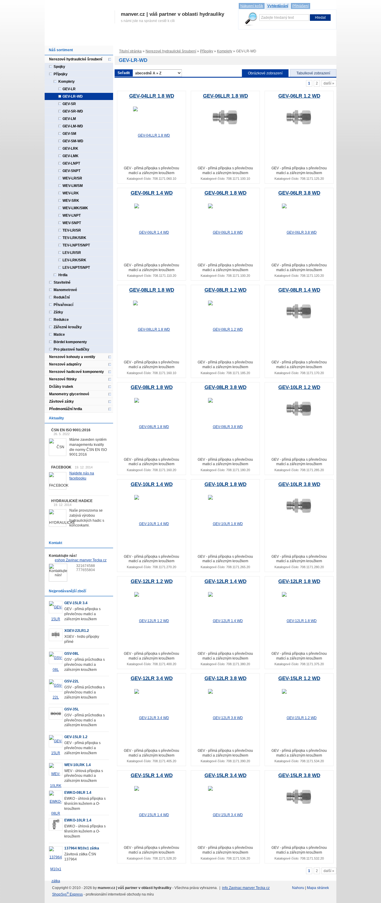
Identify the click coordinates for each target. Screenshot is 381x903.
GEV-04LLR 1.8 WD (151, 96)
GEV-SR (69, 104)
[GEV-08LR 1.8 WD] (151, 426)
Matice (59, 334)
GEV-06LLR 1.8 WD (225, 96)
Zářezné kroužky (68, 327)
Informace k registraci (101, 39)
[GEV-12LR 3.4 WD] (151, 718)
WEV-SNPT (72, 223)
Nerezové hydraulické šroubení (171, 51)
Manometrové (65, 290)
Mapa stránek (318, 888)
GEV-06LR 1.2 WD (299, 96)
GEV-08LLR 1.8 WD (151, 290)
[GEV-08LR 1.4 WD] (299, 312)
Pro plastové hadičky (71, 349)
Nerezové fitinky (63, 379)
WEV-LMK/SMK (75, 208)
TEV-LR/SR (72, 230)
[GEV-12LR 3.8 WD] (225, 718)
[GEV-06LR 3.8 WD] (299, 232)
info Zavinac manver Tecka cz (246, 888)
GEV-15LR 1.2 (76, 737)
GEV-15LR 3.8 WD (299, 775)
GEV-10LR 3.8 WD (299, 484)
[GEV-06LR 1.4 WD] (151, 232)
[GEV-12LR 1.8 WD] (299, 621)
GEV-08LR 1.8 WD (152, 387)
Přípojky (206, 51)
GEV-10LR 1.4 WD (152, 484)
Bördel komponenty (70, 342)
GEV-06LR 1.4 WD (152, 193)
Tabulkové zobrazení (313, 73)
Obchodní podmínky (194, 39)
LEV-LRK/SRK (74, 260)
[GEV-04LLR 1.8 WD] (151, 135)
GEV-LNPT (71, 163)
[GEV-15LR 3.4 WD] (225, 815)
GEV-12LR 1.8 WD (299, 581)
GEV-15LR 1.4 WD (152, 775)
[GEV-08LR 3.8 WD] (225, 426)
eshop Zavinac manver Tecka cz (81, 560)
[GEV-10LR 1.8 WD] (225, 523)
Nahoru (298, 888)
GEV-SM (69, 134)
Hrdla (63, 275)
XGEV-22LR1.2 (76, 631)
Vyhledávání (277, 6)
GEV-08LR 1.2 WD (225, 290)
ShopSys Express (67, 894)
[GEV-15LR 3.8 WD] (299, 797)
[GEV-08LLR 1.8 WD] (151, 329)
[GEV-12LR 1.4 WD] (225, 621)
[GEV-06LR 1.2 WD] (299, 117)
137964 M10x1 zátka (81, 848)
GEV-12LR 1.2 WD (152, 581)
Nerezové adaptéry (65, 364)
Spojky (59, 67)
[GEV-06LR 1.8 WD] (225, 232)
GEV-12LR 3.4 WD (152, 678)
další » (329, 83)
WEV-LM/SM (73, 186)
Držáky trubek (61, 387)
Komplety (224, 51)
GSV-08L (71, 654)
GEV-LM (69, 119)
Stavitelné (62, 282)
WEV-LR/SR (72, 178)
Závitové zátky (61, 401)
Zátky (58, 312)
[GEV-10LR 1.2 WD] (299, 409)
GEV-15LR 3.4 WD (225, 775)
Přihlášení (300, 6)
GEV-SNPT (71, 171)
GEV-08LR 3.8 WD (225, 387)
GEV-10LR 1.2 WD (299, 387)
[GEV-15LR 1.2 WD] (299, 718)
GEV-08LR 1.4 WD (299, 290)
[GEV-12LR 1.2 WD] (151, 621)
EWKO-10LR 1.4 (77, 820)
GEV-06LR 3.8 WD (299, 193)
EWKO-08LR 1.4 (77, 792)
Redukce (61, 320)
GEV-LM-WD (73, 126)
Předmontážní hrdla (65, 409)
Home (53, 39)
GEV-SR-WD (73, 111)
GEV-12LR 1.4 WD (225, 581)
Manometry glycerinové (69, 394)
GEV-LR (69, 89)
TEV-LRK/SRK (74, 238)
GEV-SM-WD (73, 141)
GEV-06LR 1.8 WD (225, 193)
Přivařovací (63, 305)
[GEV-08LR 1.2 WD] (225, 329)
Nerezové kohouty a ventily (72, 357)
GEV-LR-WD (73, 96)
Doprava (164, 39)
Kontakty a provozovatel (256, 39)
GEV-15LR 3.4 (76, 603)
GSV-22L (71, 681)
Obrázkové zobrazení (265, 73)
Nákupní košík (251, 6)
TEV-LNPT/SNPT (76, 245)
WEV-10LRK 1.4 (77, 765)
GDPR (223, 39)
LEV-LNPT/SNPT (76, 267)
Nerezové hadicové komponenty (76, 372)
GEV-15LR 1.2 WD (299, 678)
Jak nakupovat (138, 39)
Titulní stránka (130, 51)
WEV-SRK (71, 201)
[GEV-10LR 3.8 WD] (299, 506)
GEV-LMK (71, 156)
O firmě (70, 39)
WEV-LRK (71, 193)
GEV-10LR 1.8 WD (225, 484)
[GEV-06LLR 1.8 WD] (225, 117)
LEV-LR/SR (72, 253)
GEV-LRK (70, 148)
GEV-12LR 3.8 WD (225, 678)
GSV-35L (71, 709)
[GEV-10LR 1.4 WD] (151, 523)
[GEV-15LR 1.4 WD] (151, 815)
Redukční (62, 297)
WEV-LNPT (72, 215)
